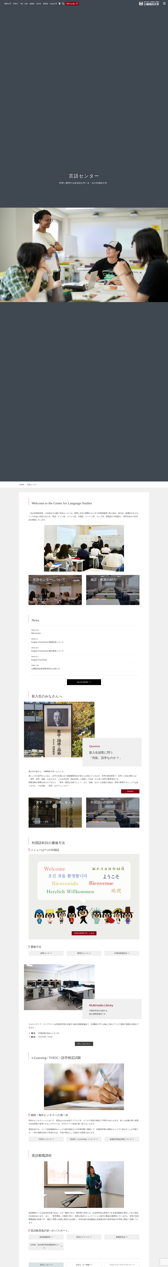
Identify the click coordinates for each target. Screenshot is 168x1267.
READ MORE (82, 682)
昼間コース (44, 953)
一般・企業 (24, 4)
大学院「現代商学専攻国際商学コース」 (45, 1246)
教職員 (45, 4)
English (52, 4)
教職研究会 (120, 1237)
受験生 (6, 4)
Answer (130, 791)
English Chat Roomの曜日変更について (47, 651)
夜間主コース (82, 953)
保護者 (32, 4)
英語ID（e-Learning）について (82, 1139)
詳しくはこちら (84, 1044)
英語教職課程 (44, 1237)
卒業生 (15, 4)
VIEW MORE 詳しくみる (84, 933)
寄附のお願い (71, 4)
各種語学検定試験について (121, 1139)
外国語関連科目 (120, 953)
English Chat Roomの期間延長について (47, 642)
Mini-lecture (36, 633)
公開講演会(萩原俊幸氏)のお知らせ (45, 669)
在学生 (38, 4)
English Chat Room (39, 660)
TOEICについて (44, 1139)
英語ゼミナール (82, 1237)
